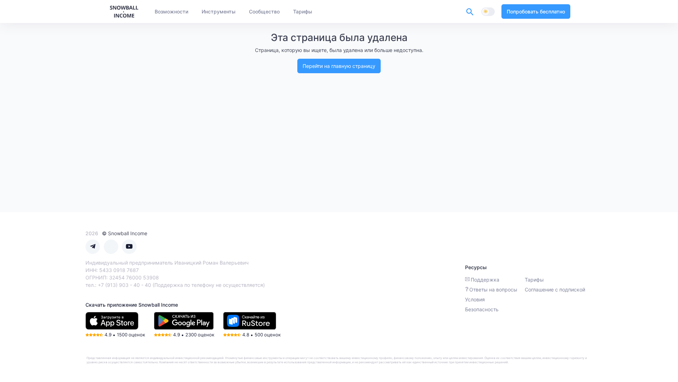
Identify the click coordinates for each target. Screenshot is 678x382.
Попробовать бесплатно (536, 11)
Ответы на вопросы (493, 289)
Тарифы (534, 280)
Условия (475, 299)
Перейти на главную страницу (339, 66)
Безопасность (482, 309)
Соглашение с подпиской (555, 289)
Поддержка (485, 280)
